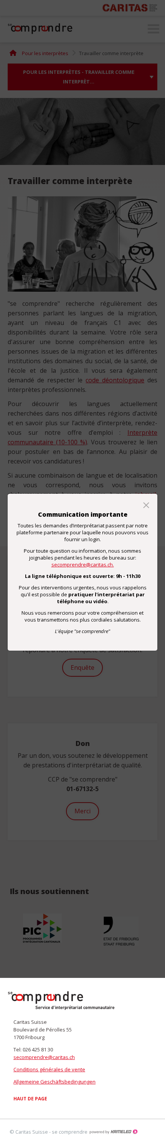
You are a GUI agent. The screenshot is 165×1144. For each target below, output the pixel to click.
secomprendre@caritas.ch (44, 1057)
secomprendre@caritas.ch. (82, 564)
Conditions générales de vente (49, 1069)
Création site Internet (113, 1131)
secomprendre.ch (61, 1000)
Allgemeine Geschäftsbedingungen (54, 1081)
